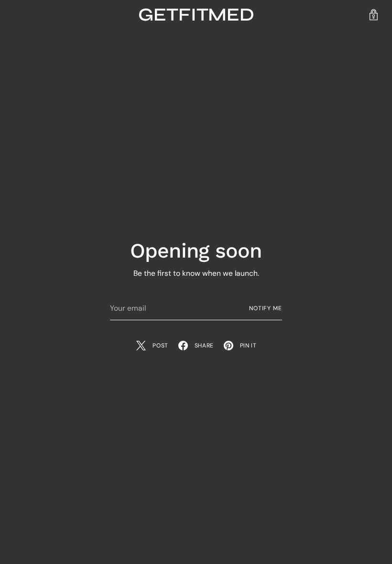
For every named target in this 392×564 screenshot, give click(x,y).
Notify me (265, 308)
